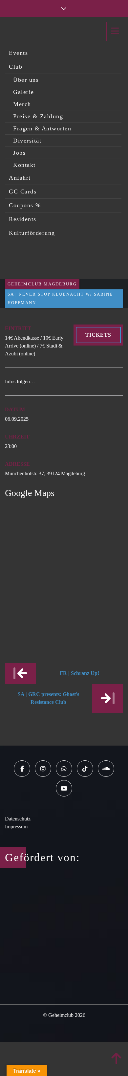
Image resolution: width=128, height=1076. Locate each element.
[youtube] (64, 788)
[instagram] (43, 768)
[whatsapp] (64, 768)
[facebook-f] (22, 768)
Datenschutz (18, 818)
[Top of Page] (116, 1059)
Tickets (98, 335)
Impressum (16, 826)
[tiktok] (85, 768)
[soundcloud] (106, 768)
